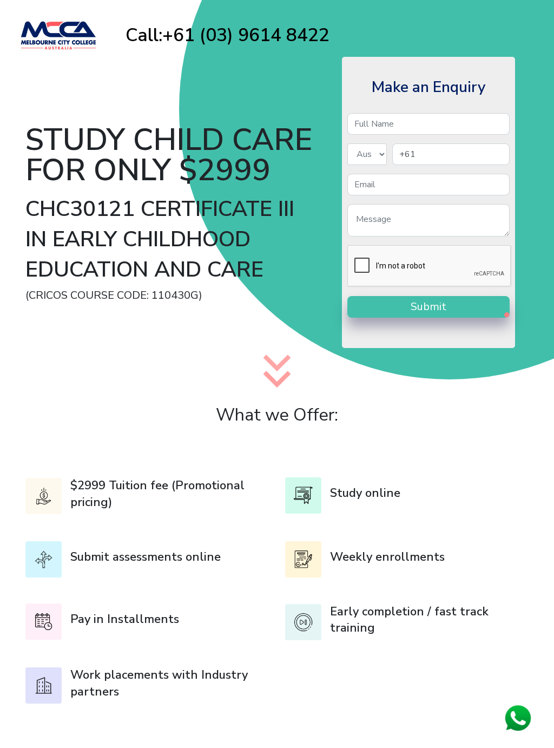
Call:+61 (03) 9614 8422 (227, 35)
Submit (428, 306)
